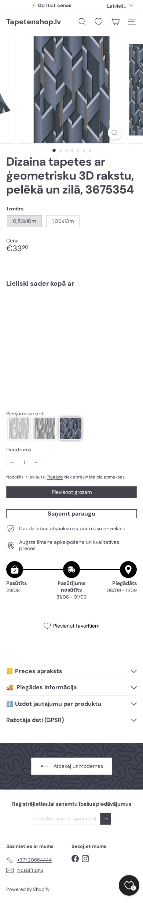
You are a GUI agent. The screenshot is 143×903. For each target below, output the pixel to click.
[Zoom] (114, 133)
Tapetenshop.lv (33, 21)
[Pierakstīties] (105, 819)
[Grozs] (115, 21)
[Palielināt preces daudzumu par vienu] (36, 462)
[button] (19, 429)
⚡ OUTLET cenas (51, 5)
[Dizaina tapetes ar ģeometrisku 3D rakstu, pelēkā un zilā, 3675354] (71, 315)
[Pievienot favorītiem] (127, 308)
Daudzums (18, 450)
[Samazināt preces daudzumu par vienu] (12, 462)
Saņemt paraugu (71, 513)
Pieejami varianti (25, 414)
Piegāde (55, 477)
